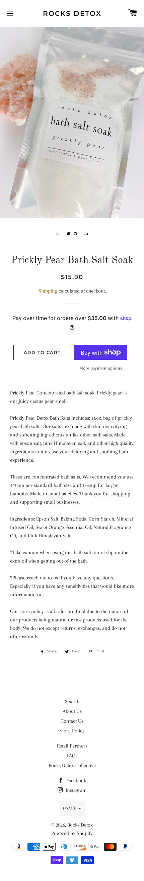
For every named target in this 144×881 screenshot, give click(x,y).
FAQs (72, 756)
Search (72, 701)
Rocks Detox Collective (72, 765)
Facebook (75, 780)
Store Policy (72, 731)
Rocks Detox (72, 13)
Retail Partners (72, 746)
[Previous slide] (58, 233)
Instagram (75, 790)
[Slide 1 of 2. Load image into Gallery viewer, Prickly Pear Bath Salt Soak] (68, 233)
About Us (72, 711)
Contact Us (72, 721)
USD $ (69, 808)
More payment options (100, 368)
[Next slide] (86, 233)
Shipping (48, 291)
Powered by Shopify (72, 833)
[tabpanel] (72, 121)
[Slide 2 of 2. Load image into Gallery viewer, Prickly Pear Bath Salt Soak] (75, 233)
